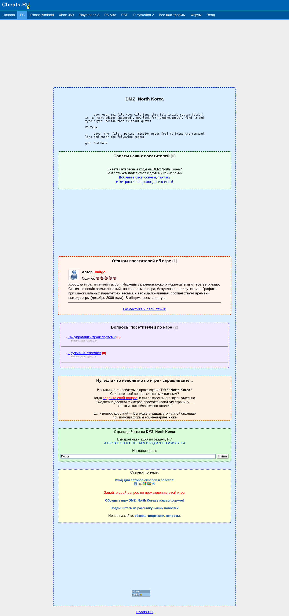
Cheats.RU (144, 612)
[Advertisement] (144, 54)
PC (22, 15)
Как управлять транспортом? (92, 337)
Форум (196, 15)
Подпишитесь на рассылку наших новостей (144, 508)
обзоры (140, 515)
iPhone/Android (42, 15)
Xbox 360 (66, 15)
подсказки (156, 515)
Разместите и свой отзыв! (144, 309)
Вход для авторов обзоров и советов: (144, 480)
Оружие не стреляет (84, 353)
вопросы (173, 515)
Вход (211, 15)
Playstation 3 (89, 15)
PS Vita (110, 15)
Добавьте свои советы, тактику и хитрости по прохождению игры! (144, 179)
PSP (124, 15)
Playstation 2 (143, 15)
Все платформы (172, 15)
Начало (9, 15)
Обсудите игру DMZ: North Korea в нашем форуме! (144, 500)
